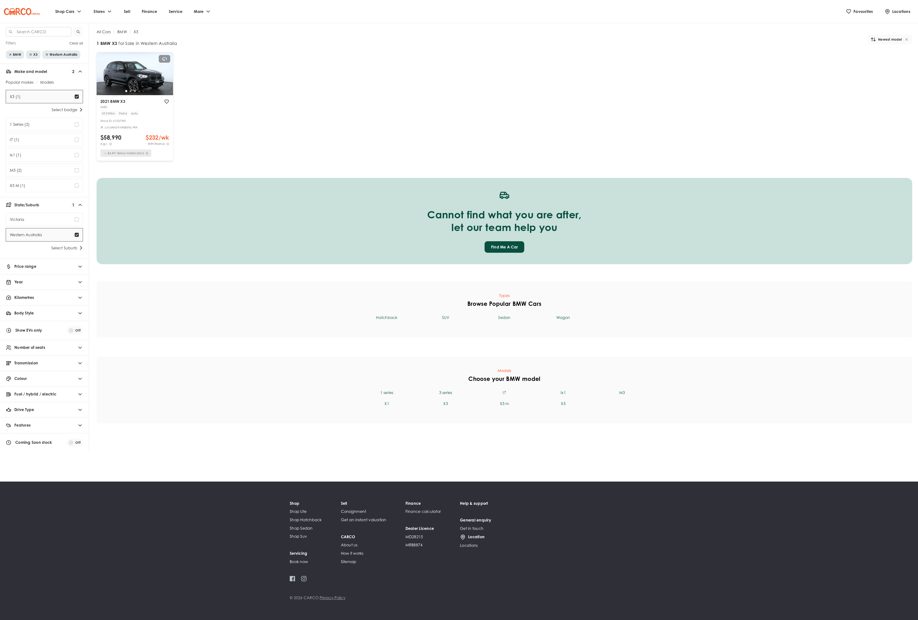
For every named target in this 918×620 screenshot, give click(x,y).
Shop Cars (64, 11)
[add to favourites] (166, 101)
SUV (445, 317)
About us (349, 545)
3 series (445, 392)
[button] (78, 32)
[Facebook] (292, 578)
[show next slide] (165, 77)
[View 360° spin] (164, 59)
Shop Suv (298, 536)
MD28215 (414, 536)
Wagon (563, 317)
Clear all (76, 43)
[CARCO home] (22, 11)
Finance (149, 11)
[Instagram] (303, 578)
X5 (563, 403)
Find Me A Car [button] (504, 247)
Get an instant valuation (363, 519)
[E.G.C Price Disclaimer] (110, 144)
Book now (299, 561)
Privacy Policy (332, 597)
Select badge (64, 109)
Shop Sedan (301, 528)
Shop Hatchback (306, 519)
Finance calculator (423, 511)
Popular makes (19, 82)
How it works (352, 553)
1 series (386, 392)
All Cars (104, 31)
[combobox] (38, 32)
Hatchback (386, 317)
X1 (386, 403)
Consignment (353, 511)
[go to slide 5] (143, 91)
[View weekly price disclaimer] (167, 144)
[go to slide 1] (126, 91)
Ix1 (563, 392)
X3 (445, 403)
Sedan (504, 317)
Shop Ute (298, 511)
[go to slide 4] (139, 91)
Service (176, 11)
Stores (99, 11)
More (198, 11)
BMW (122, 31)
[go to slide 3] (135, 91)
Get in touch (471, 528)
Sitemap (348, 561)
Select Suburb (64, 248)
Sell (127, 11)
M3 (622, 392)
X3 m (504, 403)
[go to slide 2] (130, 91)
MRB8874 (414, 545)
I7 (504, 392)
